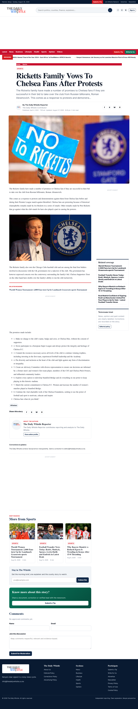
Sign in (132, 10)
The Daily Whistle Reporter (36, 105)
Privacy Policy (113, 683)
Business (19, 52)
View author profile (31, 434)
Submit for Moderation (20, 653)
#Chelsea (13, 405)
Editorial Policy (49, 673)
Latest (4, 52)
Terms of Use (113, 687)
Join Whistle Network (112, 2)
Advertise (124, 2)
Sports (44, 52)
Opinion (52, 52)
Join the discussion (17, 634)
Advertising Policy (50, 680)
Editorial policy (105, 326)
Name (11, 623)
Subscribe (82, 580)
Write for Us (130, 52)
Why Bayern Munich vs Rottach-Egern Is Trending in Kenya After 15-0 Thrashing (78, 550)
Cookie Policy (113, 690)
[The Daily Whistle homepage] (17, 10)
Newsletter (132, 2)
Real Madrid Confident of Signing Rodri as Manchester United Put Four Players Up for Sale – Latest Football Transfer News (112, 299)
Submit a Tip (97, 2)
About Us (47, 669)
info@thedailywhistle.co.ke (13, 681)
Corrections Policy (50, 676)
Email (53, 623)
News (11, 52)
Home (18, 64)
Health (36, 52)
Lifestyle (28, 52)
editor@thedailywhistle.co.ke (74, 449)
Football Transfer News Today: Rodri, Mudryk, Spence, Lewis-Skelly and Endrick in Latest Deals (49, 551)
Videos (59, 52)
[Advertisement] (69, 33)
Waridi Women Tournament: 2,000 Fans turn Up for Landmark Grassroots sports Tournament (48, 289)
